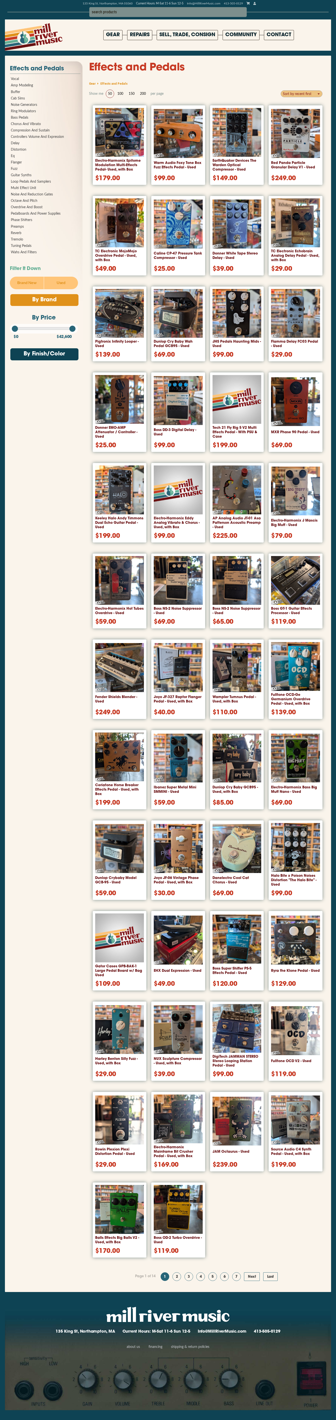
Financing (155, 1347)
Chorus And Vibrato (26, 124)
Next (252, 1277)
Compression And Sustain (30, 130)
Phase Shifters (21, 220)
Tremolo (17, 239)
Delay (15, 143)
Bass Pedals (19, 117)
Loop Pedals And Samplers (31, 181)
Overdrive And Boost (27, 207)
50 (110, 94)
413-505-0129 (267, 1332)
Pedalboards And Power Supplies (36, 213)
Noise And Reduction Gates (32, 194)
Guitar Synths (21, 175)
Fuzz (14, 169)
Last (270, 1277)
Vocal (15, 79)
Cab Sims (18, 98)
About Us (133, 1347)
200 (143, 94)
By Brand (44, 300)
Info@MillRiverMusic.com (203, 3)
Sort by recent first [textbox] (297, 94)
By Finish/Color (44, 354)
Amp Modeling (22, 85)
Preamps (17, 226)
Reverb (16, 233)
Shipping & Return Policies (190, 1347)
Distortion (18, 149)
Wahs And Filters (24, 252)
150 (132, 94)
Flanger (16, 162)
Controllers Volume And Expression (37, 137)
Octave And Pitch (24, 201)
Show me (96, 94)
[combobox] (301, 93)
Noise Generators (24, 105)
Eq (13, 156)
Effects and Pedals (37, 69)
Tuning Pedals (21, 246)
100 (120, 94)
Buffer (15, 92)
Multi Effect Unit (23, 188)
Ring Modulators (23, 111)
